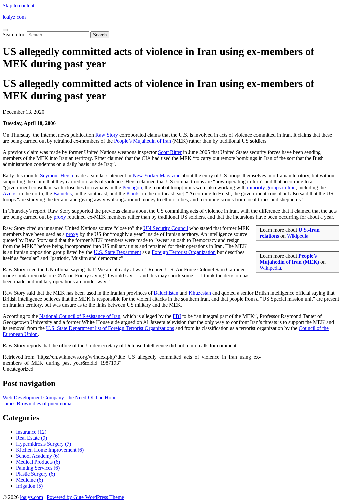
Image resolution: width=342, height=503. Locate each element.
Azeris (9, 193)
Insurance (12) (31, 432)
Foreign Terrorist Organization (184, 252)
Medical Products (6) (38, 462)
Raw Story (106, 135)
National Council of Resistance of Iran (79, 316)
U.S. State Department (117, 252)
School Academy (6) (37, 456)
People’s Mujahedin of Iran (142, 141)
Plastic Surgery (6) (35, 474)
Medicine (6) (29, 480)
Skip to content (18, 5)
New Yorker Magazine (156, 175)
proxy (60, 217)
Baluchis (62, 193)
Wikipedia (297, 236)
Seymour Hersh (56, 175)
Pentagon (132, 187)
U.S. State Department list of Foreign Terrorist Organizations (110, 328)
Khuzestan (200, 293)
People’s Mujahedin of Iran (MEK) (289, 259)
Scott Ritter (170, 152)
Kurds (132, 193)
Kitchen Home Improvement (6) (50, 450)
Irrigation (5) (29, 486)
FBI (177, 316)
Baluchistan (166, 293)
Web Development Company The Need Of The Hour (59, 397)
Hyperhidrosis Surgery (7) (43, 444)
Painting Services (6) (38, 468)
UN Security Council (165, 228)
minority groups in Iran (271, 187)
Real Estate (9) (31, 438)
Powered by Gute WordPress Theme (85, 497)
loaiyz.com (14, 17)
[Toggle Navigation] (5, 30)
